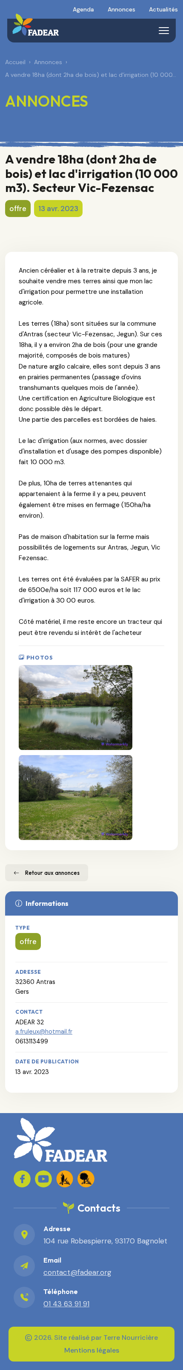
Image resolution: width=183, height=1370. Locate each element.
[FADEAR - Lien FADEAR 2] (85, 1178)
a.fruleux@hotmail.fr (43, 1031)
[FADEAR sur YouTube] (43, 1178)
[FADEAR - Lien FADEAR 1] (64, 1178)
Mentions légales (91, 1350)
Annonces (121, 9)
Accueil (15, 62)
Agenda (83, 9)
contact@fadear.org (77, 1272)
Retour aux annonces (52, 872)
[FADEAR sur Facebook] (22, 1178)
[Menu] (164, 30)
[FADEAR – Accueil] (35, 25)
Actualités (163, 9)
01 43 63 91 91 (66, 1303)
